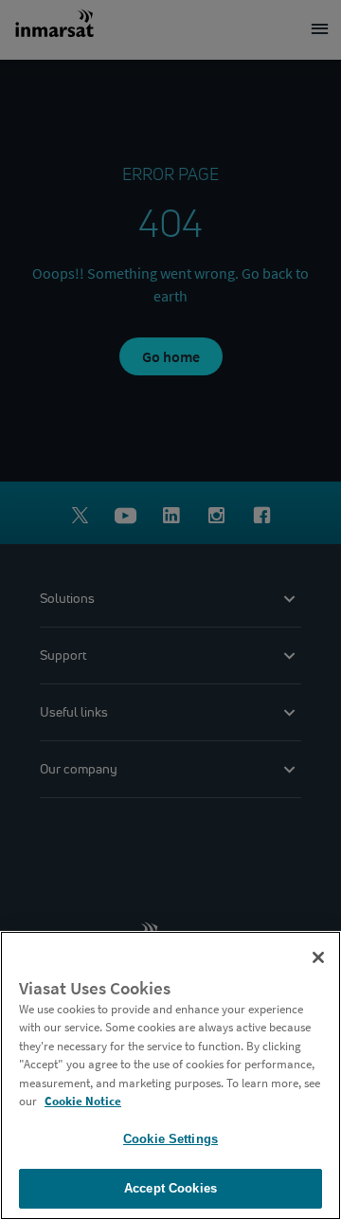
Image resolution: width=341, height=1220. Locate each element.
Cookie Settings (170, 1139)
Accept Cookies (170, 1188)
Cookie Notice (83, 1101)
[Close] (318, 957)
